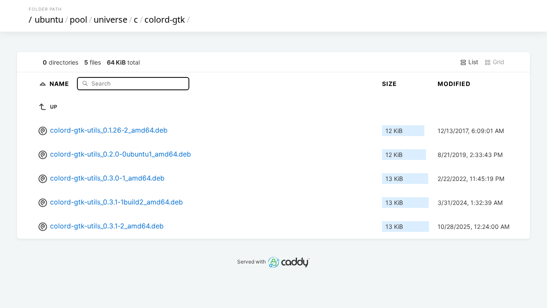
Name (60, 83)
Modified (454, 83)
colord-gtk (164, 19)
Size (389, 83)
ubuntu (49, 19)
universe (110, 19)
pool (78, 19)
